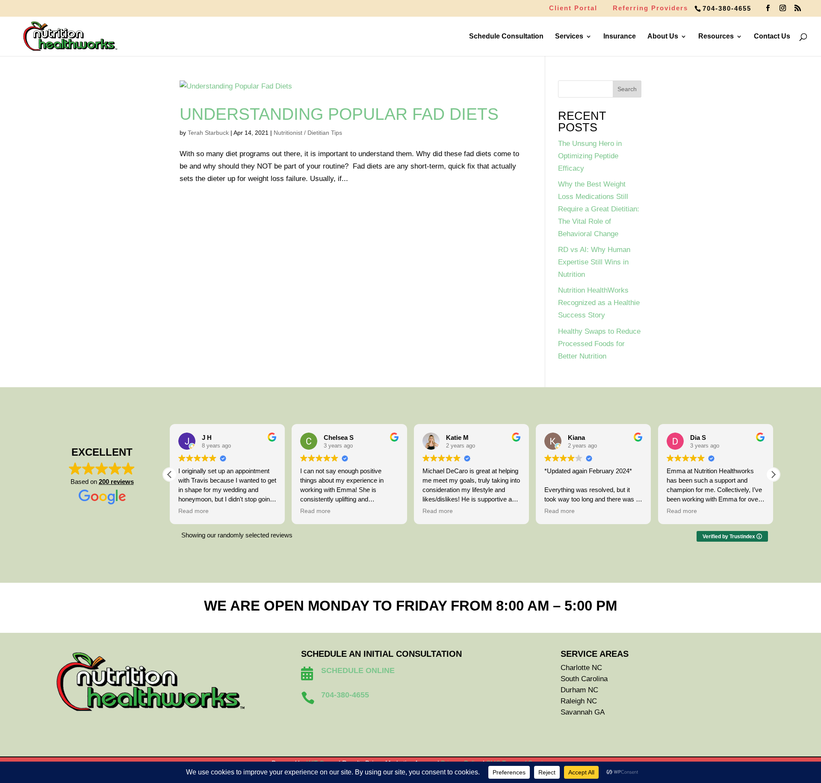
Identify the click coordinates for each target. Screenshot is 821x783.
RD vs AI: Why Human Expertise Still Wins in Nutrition (594, 262)
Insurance (619, 36)
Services (569, 36)
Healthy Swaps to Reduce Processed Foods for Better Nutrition (599, 343)
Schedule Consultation (506, 36)
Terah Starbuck (208, 132)
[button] (773, 474)
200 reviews (116, 481)
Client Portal (573, 8)
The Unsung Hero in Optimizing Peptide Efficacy (590, 155)
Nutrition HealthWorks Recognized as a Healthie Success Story (599, 302)
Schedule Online (358, 670)
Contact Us (772, 36)
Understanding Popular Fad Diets (339, 114)
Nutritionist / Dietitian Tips (308, 132)
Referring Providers (650, 8)
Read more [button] (193, 511)
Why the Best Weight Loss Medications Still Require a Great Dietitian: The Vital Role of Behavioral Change (598, 209)
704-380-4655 (727, 8)
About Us (662, 36)
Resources (716, 36)
